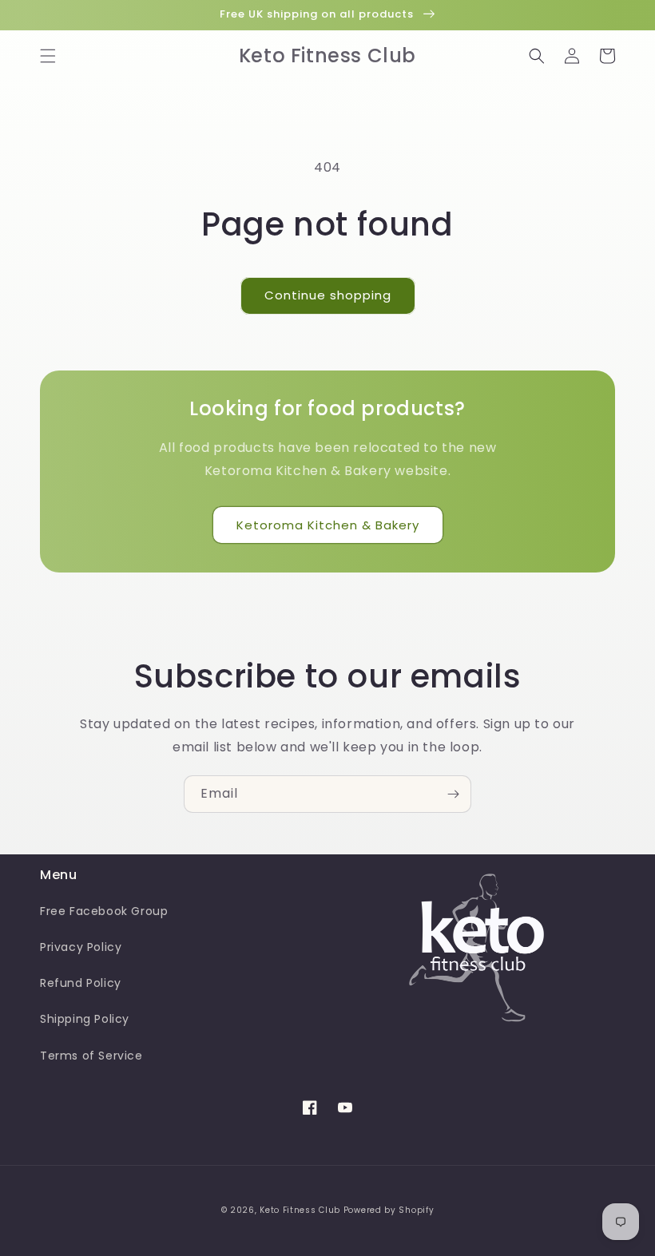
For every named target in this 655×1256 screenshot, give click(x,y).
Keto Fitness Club (300, 1210)
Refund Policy (80, 983)
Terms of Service (91, 1056)
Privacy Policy (80, 947)
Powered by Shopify (389, 1210)
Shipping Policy (84, 1019)
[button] (48, 55)
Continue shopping (327, 295)
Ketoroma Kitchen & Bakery (327, 525)
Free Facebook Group (104, 911)
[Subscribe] (452, 794)
